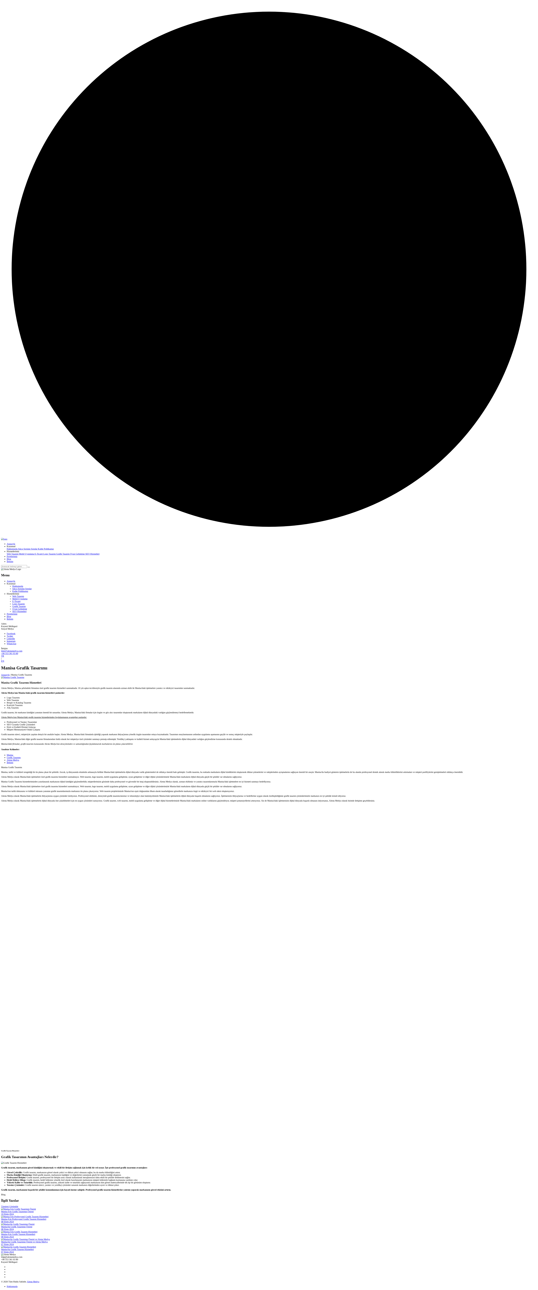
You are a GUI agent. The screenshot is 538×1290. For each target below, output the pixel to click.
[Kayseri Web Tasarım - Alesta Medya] (4, 539)
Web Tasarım (13, 554)
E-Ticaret (39, 554)
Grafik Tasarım (63, 554)
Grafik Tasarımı (14, 757)
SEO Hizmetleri (92, 554)
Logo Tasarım (49, 554)
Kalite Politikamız (46, 549)
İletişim (10, 762)
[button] (11, 546)
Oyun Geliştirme (77, 554)
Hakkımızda (12, 549)
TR (2, 656)
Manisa (10, 755)
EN (2, 661)
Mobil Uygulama (27, 554)
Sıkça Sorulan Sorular (28, 549)
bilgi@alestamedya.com (11, 651)
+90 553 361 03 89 (9, 653)
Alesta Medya (13, 760)
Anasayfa (5, 675)
